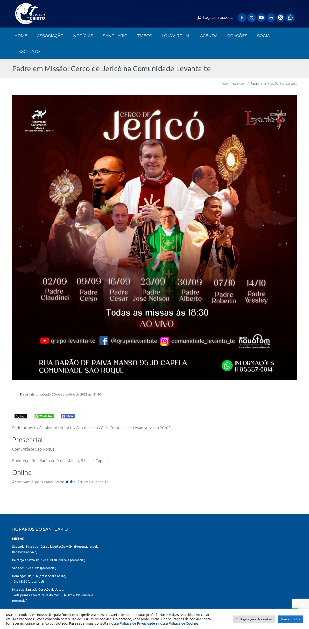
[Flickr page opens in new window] (271, 17)
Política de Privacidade (137, 623)
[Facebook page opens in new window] (242, 17)
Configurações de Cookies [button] (254, 619)
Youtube (68, 482)
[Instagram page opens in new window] (280, 17)
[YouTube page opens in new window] (261, 17)
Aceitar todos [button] (290, 619)
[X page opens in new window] (251, 17)
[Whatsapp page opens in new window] (290, 17)
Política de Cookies (183, 623)
